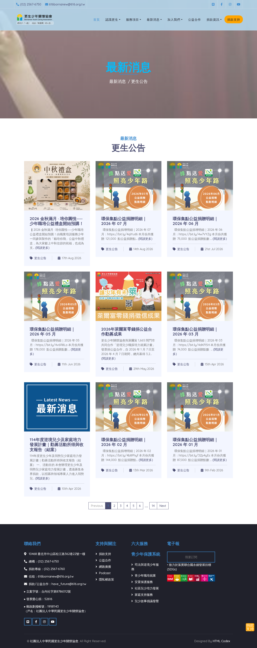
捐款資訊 (213, 19)
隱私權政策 (106, 579)
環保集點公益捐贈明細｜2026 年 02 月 (124, 442)
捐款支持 (233, 19)
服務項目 (132, 19)
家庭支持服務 (144, 595)
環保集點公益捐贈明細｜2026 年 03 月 (195, 331)
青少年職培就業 (145, 575)
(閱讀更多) (42, 248)
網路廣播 (105, 567)
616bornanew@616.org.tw (67, 4)
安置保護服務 (144, 582)
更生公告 (139, 81)
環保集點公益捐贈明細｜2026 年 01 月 (195, 442)
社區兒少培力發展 (147, 588)
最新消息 (153, 19)
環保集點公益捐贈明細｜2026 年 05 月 (52, 331)
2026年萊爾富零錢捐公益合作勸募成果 (126, 331)
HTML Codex (221, 641)
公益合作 (194, 19)
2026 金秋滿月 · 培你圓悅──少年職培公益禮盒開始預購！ (57, 221)
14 (153, 506)
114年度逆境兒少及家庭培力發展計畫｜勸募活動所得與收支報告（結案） (57, 444)
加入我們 (173, 19)
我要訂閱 (191, 557)
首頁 (96, 19)
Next (162, 506)
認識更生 (111, 19)
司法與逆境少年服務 (145, 567)
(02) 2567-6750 (30, 4)
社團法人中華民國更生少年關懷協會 (54, 641)
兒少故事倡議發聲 (147, 601)
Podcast (105, 573)
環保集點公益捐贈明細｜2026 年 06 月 (195, 221)
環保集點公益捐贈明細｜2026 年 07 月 (124, 221)
